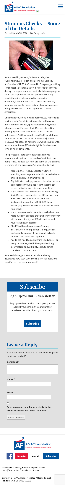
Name (11, 379)
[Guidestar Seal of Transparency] (41, 11)
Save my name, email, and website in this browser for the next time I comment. (29, 408)
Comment (13, 361)
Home (4, 470)
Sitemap (36, 470)
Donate (21, 456)
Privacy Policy (25, 470)
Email (11, 392)
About (35, 456)
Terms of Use (13, 470)
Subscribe (32, 323)
